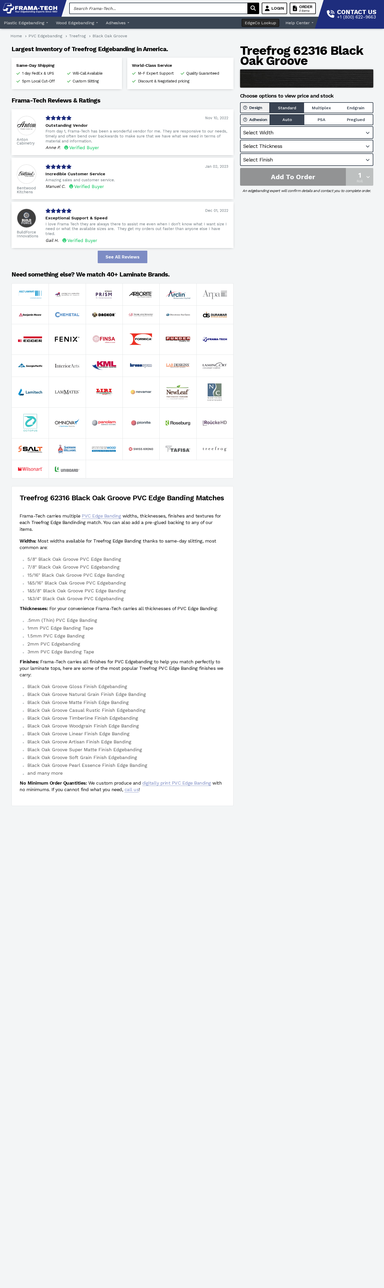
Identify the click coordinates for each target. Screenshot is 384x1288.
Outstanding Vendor (66, 125)
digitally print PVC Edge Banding (176, 783)
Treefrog (77, 36)
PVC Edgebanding (45, 36)
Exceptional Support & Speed (76, 217)
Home (16, 36)
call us (132, 789)
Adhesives (116, 22)
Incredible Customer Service (75, 173)
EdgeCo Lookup (260, 22)
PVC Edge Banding (101, 516)
